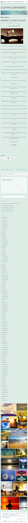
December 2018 (5, 275)
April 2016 (4, 319)
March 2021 (4, 238)
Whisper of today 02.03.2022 (8, 211)
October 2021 (4, 228)
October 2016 (4, 309)
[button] (8, 409)
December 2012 (5, 390)
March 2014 (4, 362)
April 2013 (4, 383)
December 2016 (5, 305)
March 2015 (4, 341)
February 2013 (4, 386)
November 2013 (5, 369)
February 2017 (4, 304)
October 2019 (4, 258)
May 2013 (4, 381)
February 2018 (5, 292)
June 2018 (4, 285)
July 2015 (3, 336)
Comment (22, 190)
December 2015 (5, 326)
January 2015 (4, 345)
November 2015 (5, 328)
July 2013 (3, 377)
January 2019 (4, 273)
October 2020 (5, 241)
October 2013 (4, 371)
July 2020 (4, 247)
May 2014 (4, 358)
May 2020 (4, 251)
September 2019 (5, 260)
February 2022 (5, 224)
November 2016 (5, 307)
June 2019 (4, 266)
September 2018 (5, 279)
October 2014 (4, 351)
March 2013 (4, 385)
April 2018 (4, 288)
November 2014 (5, 349)
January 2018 (4, 294)
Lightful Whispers (13, 7)
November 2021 (5, 226)
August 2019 (4, 262)
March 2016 (4, 321)
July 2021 (3, 232)
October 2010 (5, 400)
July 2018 (3, 283)
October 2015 (4, 330)
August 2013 (4, 375)
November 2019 (5, 256)
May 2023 (4, 219)
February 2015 (5, 343)
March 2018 (4, 290)
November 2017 (5, 298)
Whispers (17, 23)
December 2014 (5, 347)
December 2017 (5, 296)
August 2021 (4, 230)
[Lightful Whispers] (14, 13)
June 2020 (4, 249)
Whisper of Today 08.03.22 (7, 209)
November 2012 (5, 392)
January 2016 (4, 324)
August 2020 (4, 245)
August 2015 (4, 334)
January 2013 (4, 388)
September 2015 (5, 332)
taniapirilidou (11, 23)
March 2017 (4, 302)
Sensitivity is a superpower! (7, 205)
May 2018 (4, 287)
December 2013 (5, 368)
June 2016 (4, 315)
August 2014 (4, 354)
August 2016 (4, 311)
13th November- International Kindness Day (10, 203)
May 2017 (4, 300)
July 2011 (3, 398)
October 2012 (4, 394)
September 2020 (5, 243)
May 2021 (4, 234)
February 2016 (5, 322)
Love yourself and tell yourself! (8, 207)
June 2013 (4, 379)
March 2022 (4, 223)
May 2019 (4, 268)
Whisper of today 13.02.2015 (6, 169)
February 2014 (4, 364)
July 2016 (3, 313)
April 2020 (4, 253)
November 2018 (5, 277)
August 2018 (4, 281)
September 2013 (5, 373)
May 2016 (4, 317)
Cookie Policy (7, 517)
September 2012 (5, 396)
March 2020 (4, 255)
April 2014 (4, 360)
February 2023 (5, 221)
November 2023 (5, 217)
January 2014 (4, 366)
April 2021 (4, 236)
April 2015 (4, 339)
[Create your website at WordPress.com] (14, 1)
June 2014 (4, 356)
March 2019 (4, 270)
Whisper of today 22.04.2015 (21, 169)
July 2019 (3, 264)
